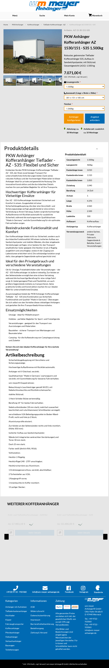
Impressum (35, 619)
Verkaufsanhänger (13, 641)
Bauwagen (9, 645)
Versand (83, 77)
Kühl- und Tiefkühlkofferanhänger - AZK (75, 515)
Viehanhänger (11, 637)
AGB (33, 607)
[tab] (54, 149)
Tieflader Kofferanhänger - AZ (54, 25)
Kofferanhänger (33, 25)
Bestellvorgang (37, 628)
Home (5, 25)
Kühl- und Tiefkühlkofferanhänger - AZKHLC (28, 515)
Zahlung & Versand (39, 632)
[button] (23, 80)
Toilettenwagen (12, 649)
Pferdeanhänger (12, 632)
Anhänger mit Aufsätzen (16, 607)
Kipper (8, 619)
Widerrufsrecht (37, 611)
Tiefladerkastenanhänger (16, 611)
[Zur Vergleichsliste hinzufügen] (11, 533)
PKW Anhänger (17, 25)
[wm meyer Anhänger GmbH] (54, 6)
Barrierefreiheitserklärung (42, 624)
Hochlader (10, 615)
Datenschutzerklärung (40, 615)
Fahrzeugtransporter (14, 624)
